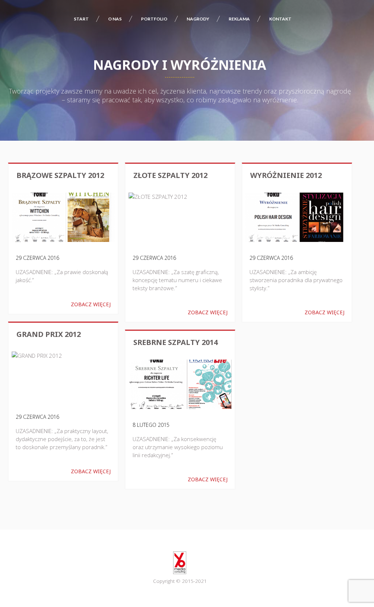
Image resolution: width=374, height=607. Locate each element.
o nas (115, 19)
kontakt (280, 19)
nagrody (198, 19)
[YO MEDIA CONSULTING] (179, 562)
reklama (239, 19)
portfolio (154, 19)
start (81, 19)
